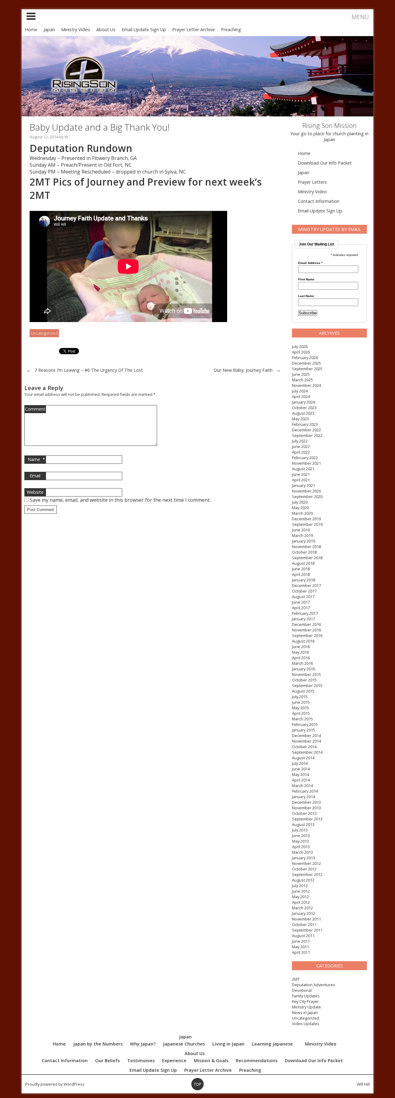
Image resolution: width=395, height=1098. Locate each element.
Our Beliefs (107, 1060)
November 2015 (306, 674)
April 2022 (301, 452)
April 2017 (301, 607)
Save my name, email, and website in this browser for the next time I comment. (120, 500)
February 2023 (305, 424)
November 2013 (306, 808)
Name (36, 459)
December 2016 (306, 624)
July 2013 (300, 830)
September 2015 (307, 685)
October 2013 (304, 813)
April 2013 (301, 846)
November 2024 (306, 385)
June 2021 (301, 474)
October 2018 (304, 552)
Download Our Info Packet (325, 163)
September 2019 (307, 524)
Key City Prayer (305, 1001)
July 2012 (300, 885)
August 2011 (303, 935)
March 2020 (302, 513)
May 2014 (300, 774)
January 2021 (303, 485)
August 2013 (303, 824)
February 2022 (305, 457)
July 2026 (300, 346)
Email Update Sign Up (144, 29)
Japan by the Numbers (98, 1044)
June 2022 (301, 446)
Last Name (306, 296)
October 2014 (304, 746)
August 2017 (303, 596)
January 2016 (303, 669)
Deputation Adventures (313, 984)
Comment (35, 409)
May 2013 (300, 841)
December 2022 (306, 430)
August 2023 (303, 413)
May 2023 (300, 418)
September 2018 (307, 557)
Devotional (302, 990)
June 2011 (301, 941)
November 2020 (306, 491)
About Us (105, 29)
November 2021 (306, 463)
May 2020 (300, 507)
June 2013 (301, 835)
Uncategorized (305, 1018)
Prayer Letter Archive (193, 29)
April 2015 (301, 713)
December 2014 (306, 735)
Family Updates (306, 996)
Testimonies (141, 1060)
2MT (296, 979)
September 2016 (307, 635)
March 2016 (302, 663)
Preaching (231, 29)
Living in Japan (228, 1044)
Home (31, 29)
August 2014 (303, 758)
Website (35, 492)
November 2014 (306, 741)
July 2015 (300, 696)
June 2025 (301, 374)
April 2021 (301, 480)
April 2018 (301, 574)
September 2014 (307, 752)
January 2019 (303, 541)
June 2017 (301, 602)
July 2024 (300, 391)
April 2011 (301, 952)
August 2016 (303, 641)
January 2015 (303, 730)
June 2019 (301, 530)
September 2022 (307, 435)
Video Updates (305, 1023)
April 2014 (301, 780)
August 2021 (303, 468)
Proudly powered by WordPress (55, 1084)
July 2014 (300, 763)
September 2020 (307, 496)
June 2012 (301, 891)
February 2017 (305, 613)
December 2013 (306, 802)
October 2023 (304, 407)
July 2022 (300, 441)
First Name (306, 279)
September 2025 (307, 368)
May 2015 (300, 707)
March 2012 (302, 908)
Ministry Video (75, 29)
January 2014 (303, 796)
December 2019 (306, 519)
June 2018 (301, 569)
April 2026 (301, 352)
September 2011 (307, 930)
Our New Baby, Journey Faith (243, 370)
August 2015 (303, 691)
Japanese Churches (184, 1044)
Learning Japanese (272, 1044)
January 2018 (303, 580)
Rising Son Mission (329, 125)
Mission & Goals (211, 1060)
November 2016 (306, 630)
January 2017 (303, 619)
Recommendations (256, 1060)
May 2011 (300, 946)
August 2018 (303, 563)
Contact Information (318, 201)
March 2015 (302, 719)
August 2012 (303, 880)
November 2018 (306, 546)
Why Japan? (143, 1044)
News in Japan (305, 1012)
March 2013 (302, 852)
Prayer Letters (312, 182)
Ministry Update (306, 1007)
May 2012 (300, 896)
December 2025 (306, 363)
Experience (174, 1060)
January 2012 (303, 913)
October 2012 (304, 869)
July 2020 (300, 502)
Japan (49, 29)
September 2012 (307, 874)
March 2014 (302, 785)
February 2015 (305, 724)
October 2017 (304, 591)
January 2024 (303, 402)
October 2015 (304, 680)
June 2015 (301, 702)
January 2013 (303, 858)
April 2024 (301, 396)
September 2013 (307, 819)
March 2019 (302, 535)
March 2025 (302, 380)
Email (35, 476)
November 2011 (306, 919)
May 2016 (300, 652)
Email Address (310, 263)
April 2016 (301, 657)
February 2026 (305, 357)
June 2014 (301, 769)
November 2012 (306, 863)
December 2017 (306, 585)
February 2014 (305, 791)
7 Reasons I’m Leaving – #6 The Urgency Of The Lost (89, 370)
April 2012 (301, 902)
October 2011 (304, 924)
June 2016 (301, 646)
